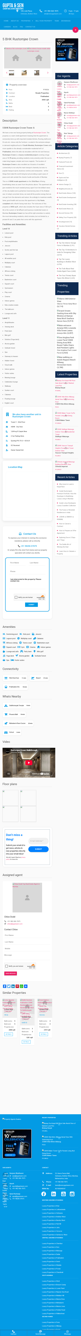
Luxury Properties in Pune (51, 1322)
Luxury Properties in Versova (52, 1231)
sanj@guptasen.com (73, 84)
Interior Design (64, 184)
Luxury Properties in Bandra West (53, 1220)
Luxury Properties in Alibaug (51, 1326)
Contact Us (30, 27)
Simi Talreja (68, 133)
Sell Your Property (43, 21)
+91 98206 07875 (29, 546)
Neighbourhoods (64, 189)
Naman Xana (62, 321)
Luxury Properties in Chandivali (52, 1272)
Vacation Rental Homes (67, 226)
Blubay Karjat (60, 388)
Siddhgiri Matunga (62, 436)
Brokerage (65, 21)
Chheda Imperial (61, 466)
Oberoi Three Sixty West (67, 304)
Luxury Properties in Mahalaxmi (53, 1303)
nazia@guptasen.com (73, 115)
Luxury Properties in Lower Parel (53, 1288)
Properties (25, 21)
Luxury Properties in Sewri (51, 1261)
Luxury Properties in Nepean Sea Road (55, 1292)
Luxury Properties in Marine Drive (53, 1299)
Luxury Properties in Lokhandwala (53, 1209)
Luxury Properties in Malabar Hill (53, 1295)
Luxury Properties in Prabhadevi (53, 1258)
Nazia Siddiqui (69, 113)
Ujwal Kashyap (69, 103)
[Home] (13, 8)
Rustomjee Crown (40, 133)
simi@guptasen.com (73, 136)
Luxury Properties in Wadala (51, 1265)
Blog (15, 27)
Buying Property (64, 158)
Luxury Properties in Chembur (52, 1243)
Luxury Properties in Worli (51, 1281)
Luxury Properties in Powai (51, 1269)
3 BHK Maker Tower (62, 420)
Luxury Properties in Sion (50, 1247)
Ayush (66, 92)
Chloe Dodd (68, 123)
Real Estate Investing (66, 204)
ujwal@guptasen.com (73, 105)
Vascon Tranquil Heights (64, 453)
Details (8, 1034)
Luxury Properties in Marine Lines (53, 1306)
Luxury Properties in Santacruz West (54, 1235)
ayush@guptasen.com (73, 95)
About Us (15, 21)
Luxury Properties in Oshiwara (52, 1213)
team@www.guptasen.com (64, 1185)
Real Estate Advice (65, 193)
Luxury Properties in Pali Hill (51, 1224)
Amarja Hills (61, 333)
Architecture (63, 153)
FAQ (21, 27)
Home (6, 21)
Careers (7, 27)
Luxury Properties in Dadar (51, 1254)
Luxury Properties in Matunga (52, 1251)
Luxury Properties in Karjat (51, 1329)
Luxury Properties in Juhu (51, 1227)
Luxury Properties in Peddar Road (53, 1310)
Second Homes (64, 213)
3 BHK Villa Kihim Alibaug (64, 404)
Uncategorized (64, 222)
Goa (60, 173)
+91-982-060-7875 (72, 87)
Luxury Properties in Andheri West (53, 1217)
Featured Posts (64, 162)
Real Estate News (65, 209)
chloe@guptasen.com (14, 924)
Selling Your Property (66, 217)
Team (57, 21)
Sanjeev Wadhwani (71, 82)
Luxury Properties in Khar (50, 1206)
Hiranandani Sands (64, 365)
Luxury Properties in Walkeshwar (53, 1313)
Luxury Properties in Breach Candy (54, 1285)
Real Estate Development (67, 197)
